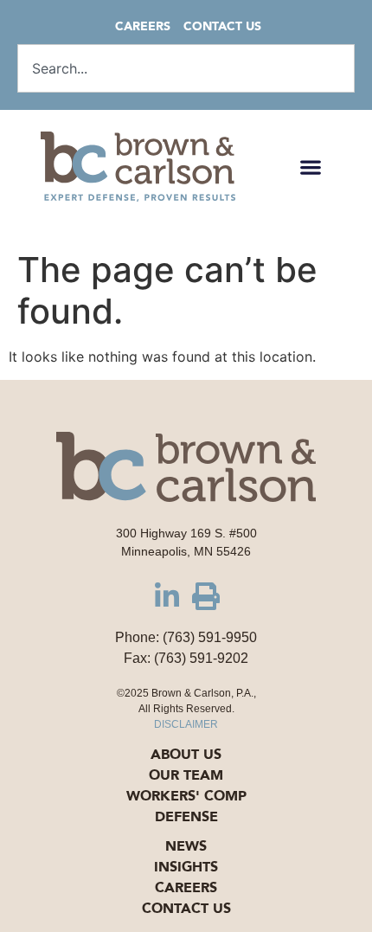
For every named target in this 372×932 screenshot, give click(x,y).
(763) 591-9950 (210, 637)
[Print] (206, 596)
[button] (311, 166)
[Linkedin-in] (167, 596)
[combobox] (186, 68)
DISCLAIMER (186, 724)
